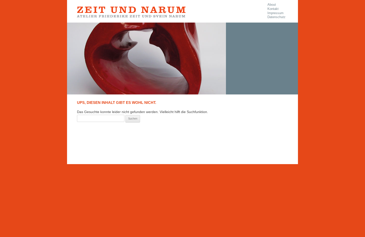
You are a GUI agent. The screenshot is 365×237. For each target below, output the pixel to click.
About (271, 4)
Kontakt (273, 9)
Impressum (275, 13)
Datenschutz (276, 17)
